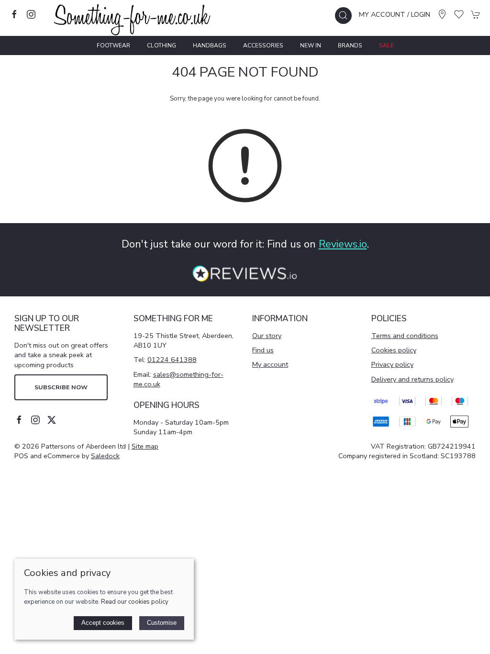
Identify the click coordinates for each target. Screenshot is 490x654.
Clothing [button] (161, 45)
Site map (145, 446)
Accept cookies (102, 622)
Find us (263, 350)
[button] (343, 15)
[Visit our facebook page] (14, 14)
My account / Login (394, 14)
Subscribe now (61, 387)
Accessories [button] (263, 45)
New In (310, 45)
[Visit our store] (442, 14)
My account (270, 364)
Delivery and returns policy (412, 379)
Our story (266, 335)
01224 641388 (172, 359)
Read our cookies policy (134, 602)
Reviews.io (343, 244)
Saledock (105, 456)
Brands (350, 45)
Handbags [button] (209, 45)
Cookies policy (393, 350)
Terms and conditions (404, 335)
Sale (386, 45)
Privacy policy (392, 364)
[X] (51, 420)
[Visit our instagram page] (31, 14)
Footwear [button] (113, 45)
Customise (162, 622)
